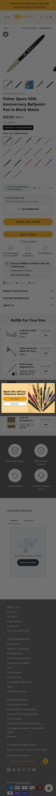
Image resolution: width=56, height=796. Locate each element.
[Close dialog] (52, 385)
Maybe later (14, 404)
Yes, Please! (14, 399)
